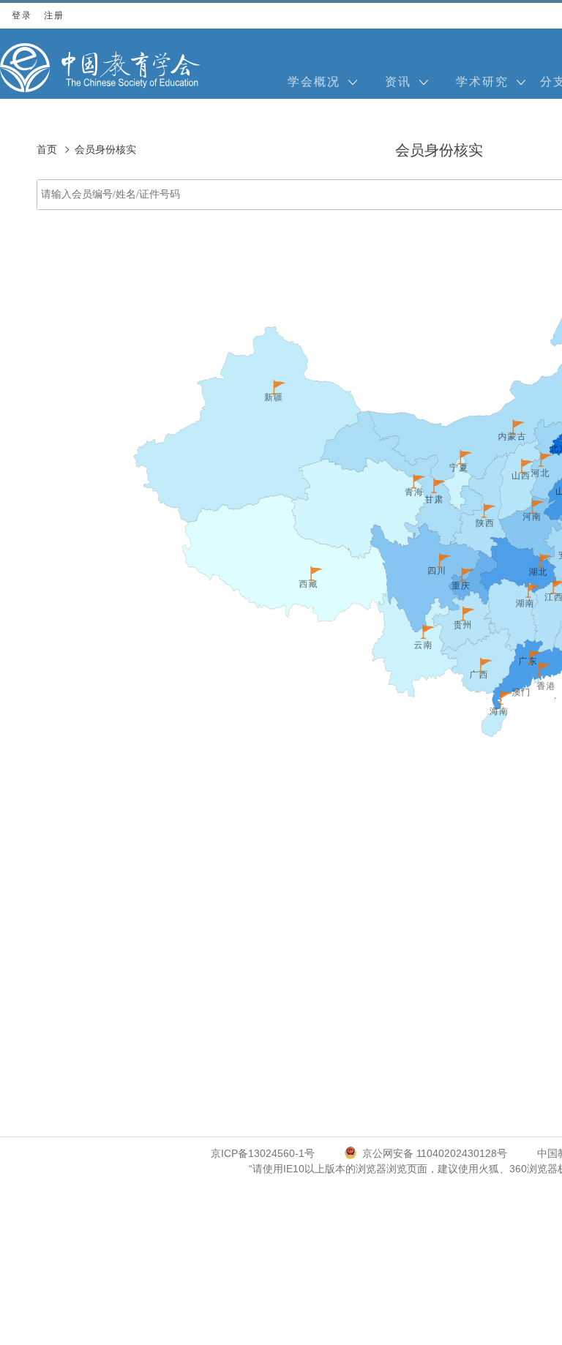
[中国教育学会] (100, 67)
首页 (47, 149)
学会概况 (314, 81)
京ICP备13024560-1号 (263, 1153)
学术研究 (482, 81)
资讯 (398, 81)
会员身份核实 (105, 149)
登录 (21, 15)
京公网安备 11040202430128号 (434, 1153)
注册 (54, 15)
